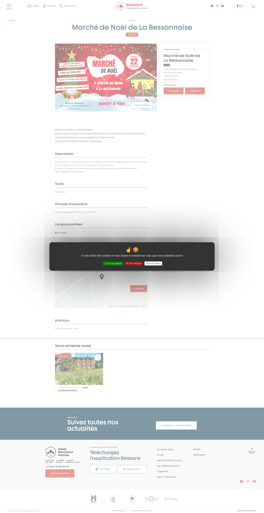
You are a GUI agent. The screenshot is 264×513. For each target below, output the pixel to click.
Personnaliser (153, 263)
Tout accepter (114, 263)
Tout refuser (135, 263)
